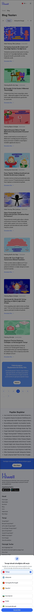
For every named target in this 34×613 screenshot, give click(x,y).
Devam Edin (17, 610)
